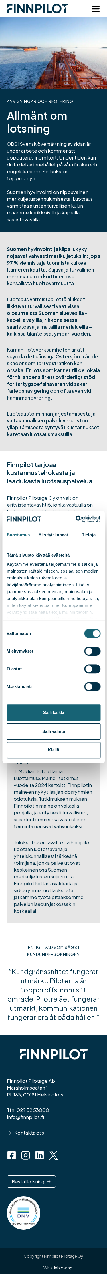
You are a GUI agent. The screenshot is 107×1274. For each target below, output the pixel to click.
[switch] (92, 651)
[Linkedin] (39, 1155)
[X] (53, 1155)
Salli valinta (53, 731)
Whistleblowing (57, 1267)
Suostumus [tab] (18, 534)
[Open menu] (94, 10)
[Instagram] (25, 1155)
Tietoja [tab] (89, 534)
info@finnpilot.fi (25, 1117)
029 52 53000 (33, 1110)
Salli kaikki (53, 712)
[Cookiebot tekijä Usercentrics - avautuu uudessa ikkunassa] (76, 519)
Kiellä (53, 749)
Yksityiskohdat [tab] (53, 534)
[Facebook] (11, 1155)
